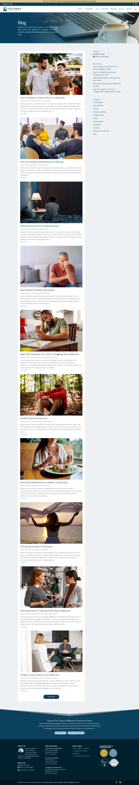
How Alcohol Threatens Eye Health (37, 290)
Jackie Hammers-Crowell (28, 101)
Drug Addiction (98, 105)
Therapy (96, 109)
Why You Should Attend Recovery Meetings (42, 162)
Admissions (104, 9)
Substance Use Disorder (50, 358)
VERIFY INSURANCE (76, 733)
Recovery (48, 101)
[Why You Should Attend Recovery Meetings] (51, 157)
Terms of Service (58, 782)
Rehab (46, 550)
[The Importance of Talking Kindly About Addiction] (51, 606)
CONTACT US (60, 733)
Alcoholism (47, 293)
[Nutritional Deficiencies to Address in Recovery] (51, 478)
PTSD (95, 134)
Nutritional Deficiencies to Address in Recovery (43, 483)
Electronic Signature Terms (71, 782)
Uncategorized (48, 422)
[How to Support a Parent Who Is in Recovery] (51, 93)
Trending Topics (98, 115)
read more (23, 113)
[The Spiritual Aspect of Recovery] (51, 542)
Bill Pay (121, 9)
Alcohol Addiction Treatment (81, 748)
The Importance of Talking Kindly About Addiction (45, 611)
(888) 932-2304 (8, 4)
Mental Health (98, 121)
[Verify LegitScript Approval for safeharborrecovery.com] (104, 767)
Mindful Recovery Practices (33, 419)
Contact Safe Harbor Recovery (81, 756)
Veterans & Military (99, 112)
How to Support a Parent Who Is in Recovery (42, 98)
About (80, 9)
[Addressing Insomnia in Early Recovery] (51, 222)
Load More (51, 696)
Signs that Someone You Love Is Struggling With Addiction (49, 354)
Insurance (113, 9)
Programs (89, 9)
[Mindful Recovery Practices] (51, 414)
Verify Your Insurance (27, 770)
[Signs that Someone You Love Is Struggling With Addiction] (51, 350)
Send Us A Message (102, 56)
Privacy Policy (49, 782)
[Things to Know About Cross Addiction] (51, 670)
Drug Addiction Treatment (80, 751)
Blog (97, 9)
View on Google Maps (51, 754)
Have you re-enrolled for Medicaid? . (69, 1)
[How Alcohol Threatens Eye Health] (51, 286)
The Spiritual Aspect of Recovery (36, 547)
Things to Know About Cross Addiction (39, 675)
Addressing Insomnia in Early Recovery (39, 226)
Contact (129, 9)
